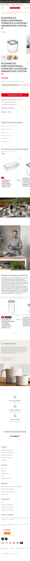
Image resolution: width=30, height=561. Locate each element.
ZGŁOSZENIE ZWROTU (7, 510)
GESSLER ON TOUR (6, 478)
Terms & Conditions (20, 548)
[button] (25, 8)
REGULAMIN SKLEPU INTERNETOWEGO (12, 486)
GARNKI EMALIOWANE (7, 450)
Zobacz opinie (7, 533)
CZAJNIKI (3, 460)
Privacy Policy (4, 548)
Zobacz (3, 153)
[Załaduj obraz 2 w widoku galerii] (9, 57)
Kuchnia (6, 12)
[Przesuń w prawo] (26, 44)
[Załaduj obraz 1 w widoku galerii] (4, 57)
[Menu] (2, 8)
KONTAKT (3, 471)
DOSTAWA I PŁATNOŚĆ (7, 505)
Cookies (12, 548)
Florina (2, 12)
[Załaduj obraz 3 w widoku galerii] (15, 57)
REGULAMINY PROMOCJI (8, 491)
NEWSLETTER (4, 473)
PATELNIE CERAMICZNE (7, 452)
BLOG (2, 476)
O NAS (3, 468)
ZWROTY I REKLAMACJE (7, 507)
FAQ (2, 502)
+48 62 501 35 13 (19, 4)
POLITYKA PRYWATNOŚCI (8, 489)
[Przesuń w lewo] (14, 191)
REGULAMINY (4, 494)
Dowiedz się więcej (7, 358)
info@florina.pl (7, 4)
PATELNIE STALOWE (6, 455)
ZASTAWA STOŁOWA (6, 457)
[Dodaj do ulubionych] (28, 63)
